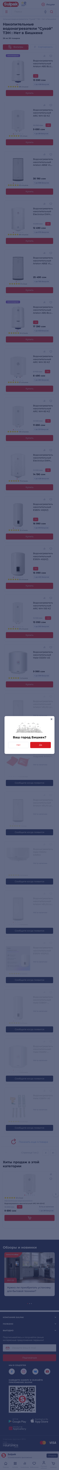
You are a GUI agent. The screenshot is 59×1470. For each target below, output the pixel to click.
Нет (18, 745)
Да (40, 745)
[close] (51, 719)
